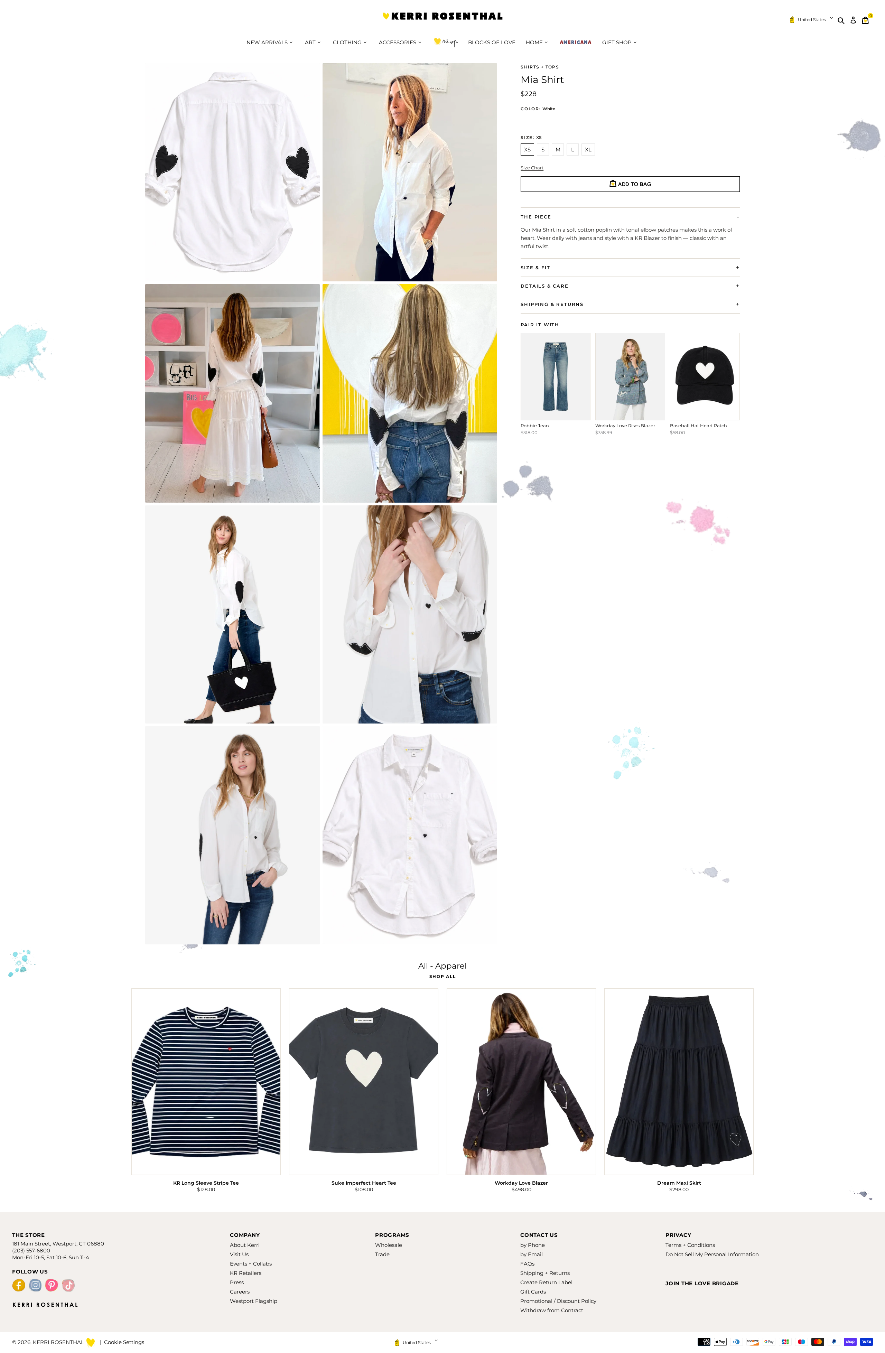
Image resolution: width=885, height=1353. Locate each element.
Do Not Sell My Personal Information (712, 1254)
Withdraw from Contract (551, 1310)
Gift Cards (533, 1291)
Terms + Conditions (690, 1245)
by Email (531, 1254)
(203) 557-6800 (31, 1250)
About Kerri (245, 1245)
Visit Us (239, 1254)
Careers (240, 1291)
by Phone (532, 1245)
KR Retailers (245, 1273)
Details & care (544, 286)
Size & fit (535, 267)
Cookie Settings (124, 1342)
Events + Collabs (251, 1263)
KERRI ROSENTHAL (442, 20)
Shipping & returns (552, 304)
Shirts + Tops (540, 67)
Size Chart (532, 167)
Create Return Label (546, 1282)
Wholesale (388, 1245)
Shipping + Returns (545, 1273)
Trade (382, 1254)
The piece (536, 217)
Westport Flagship (253, 1301)
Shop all (442, 976)
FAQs (527, 1263)
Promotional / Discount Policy (558, 1301)
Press (237, 1282)
